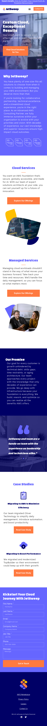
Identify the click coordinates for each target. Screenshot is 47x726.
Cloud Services (23, 168)
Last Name (8, 611)
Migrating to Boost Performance (23, 553)
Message (7, 649)
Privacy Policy (23, 699)
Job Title (7, 634)
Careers (23, 704)
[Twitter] (25, 717)
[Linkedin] (21, 717)
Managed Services (23, 260)
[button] (29, 9)
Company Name (10, 626)
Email (5, 619)
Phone (5, 641)
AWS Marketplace (23, 694)
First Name (8, 604)
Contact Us (24, 709)
